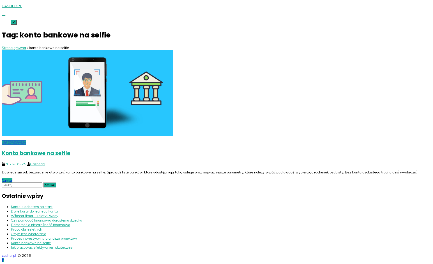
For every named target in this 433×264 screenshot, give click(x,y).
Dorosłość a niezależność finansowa (40, 224)
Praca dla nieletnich (26, 229)
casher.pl (9, 255)
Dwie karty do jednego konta (34, 211)
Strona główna (14, 47)
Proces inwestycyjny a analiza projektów (44, 238)
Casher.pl (37, 164)
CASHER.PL (12, 6)
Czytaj (7, 180)
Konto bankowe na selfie (36, 153)
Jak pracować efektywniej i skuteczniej (42, 247)
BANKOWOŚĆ (14, 142)
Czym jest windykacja (28, 233)
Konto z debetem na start (32, 206)
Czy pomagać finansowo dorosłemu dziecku (46, 220)
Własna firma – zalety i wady (34, 215)
